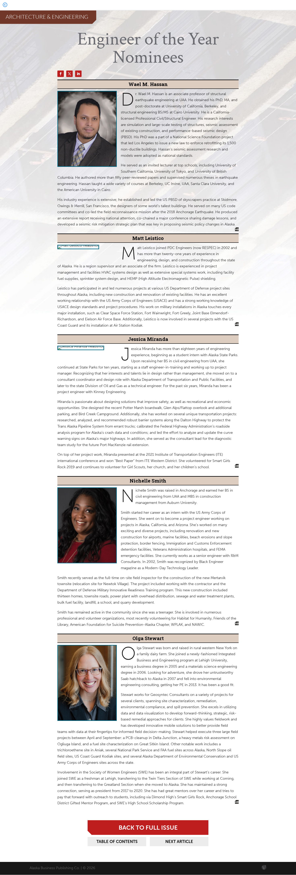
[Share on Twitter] (69, 74)
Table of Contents (117, 841)
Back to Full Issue (148, 827)
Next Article (179, 841)
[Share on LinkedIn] (78, 74)
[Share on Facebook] (60, 74)
